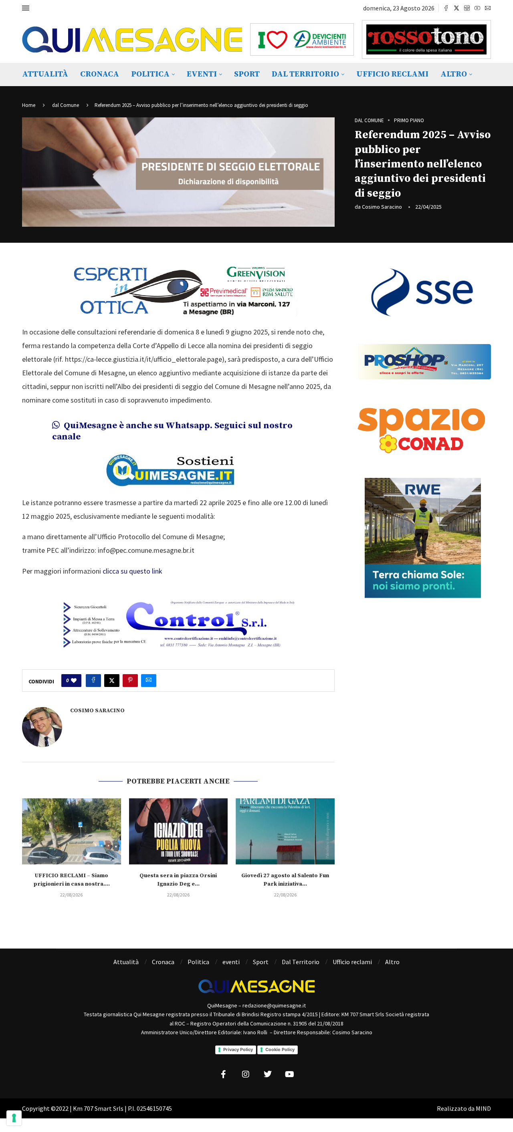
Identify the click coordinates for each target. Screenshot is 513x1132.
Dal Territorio (305, 74)
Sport (247, 74)
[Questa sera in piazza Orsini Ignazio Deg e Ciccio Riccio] (178, 831)
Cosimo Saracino (382, 206)
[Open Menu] (25, 8)
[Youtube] (477, 8)
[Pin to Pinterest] (130, 680)
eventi (202, 74)
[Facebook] (446, 8)
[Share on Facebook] (93, 680)
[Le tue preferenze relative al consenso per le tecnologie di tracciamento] (14, 1118)
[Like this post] (74, 680)
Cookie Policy (280, 1049)
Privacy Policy (238, 1049)
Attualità (45, 74)
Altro (453, 74)
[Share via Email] (148, 680)
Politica (150, 74)
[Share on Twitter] (111, 680)
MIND (483, 1108)
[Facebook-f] (224, 1074)
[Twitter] (456, 8)
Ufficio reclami (392, 74)
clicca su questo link (132, 571)
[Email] (488, 8)
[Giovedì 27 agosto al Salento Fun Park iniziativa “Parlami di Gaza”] (285, 831)
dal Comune (65, 105)
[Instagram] (467, 8)
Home (28, 105)
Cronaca (99, 74)
